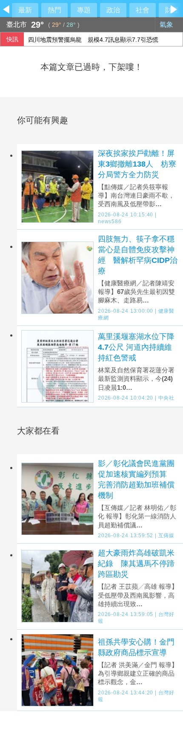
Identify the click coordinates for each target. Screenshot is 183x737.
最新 (25, 10)
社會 (142, 10)
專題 (84, 10)
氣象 (167, 24)
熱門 (54, 10)
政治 (113, 10)
